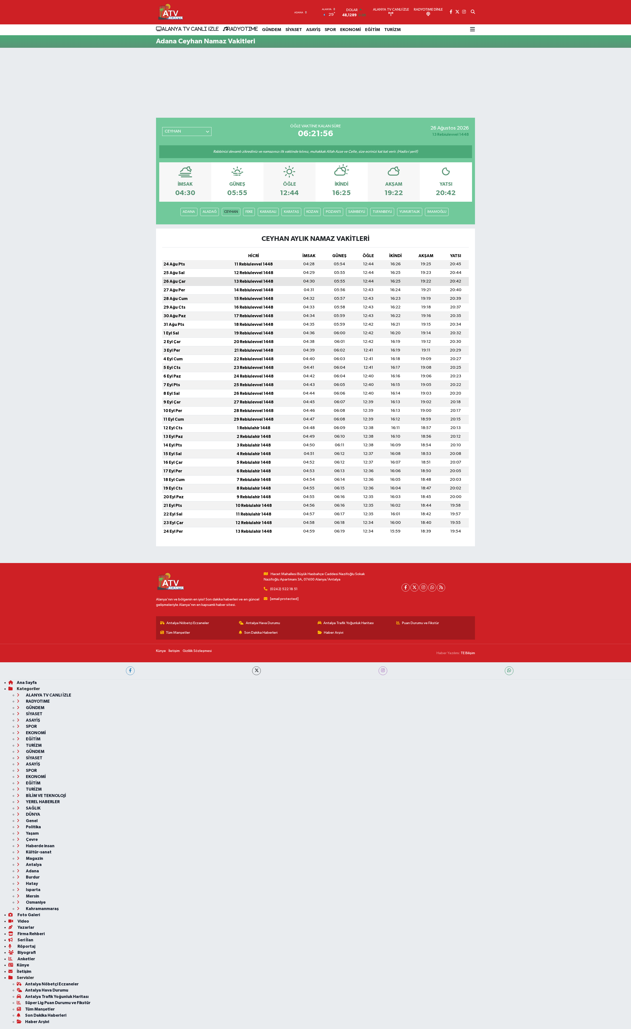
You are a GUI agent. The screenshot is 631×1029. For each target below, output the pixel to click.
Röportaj (26, 946)
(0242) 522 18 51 (284, 589)
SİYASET (293, 30)
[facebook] (130, 670)
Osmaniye (35, 902)
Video (23, 921)
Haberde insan (39, 846)
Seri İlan (25, 940)
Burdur (32, 877)
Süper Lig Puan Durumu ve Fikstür (57, 1003)
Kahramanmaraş (42, 909)
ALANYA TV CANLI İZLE (190, 29)
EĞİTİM (372, 30)
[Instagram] (423, 587)
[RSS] (441, 587)
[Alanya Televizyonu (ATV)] (170, 12)
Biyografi (26, 952)
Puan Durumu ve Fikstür (420, 623)
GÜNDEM (271, 30)
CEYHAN (231, 212)
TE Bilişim (468, 653)
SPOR (330, 30)
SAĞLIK (33, 808)
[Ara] (473, 12)
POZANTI (333, 212)
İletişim (174, 651)
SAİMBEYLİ (356, 212)
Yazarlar (25, 927)
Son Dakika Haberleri (261, 632)
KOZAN (312, 212)
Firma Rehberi (31, 934)
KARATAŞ (291, 212)
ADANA (189, 212)
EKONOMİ (350, 30)
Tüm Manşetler (178, 632)
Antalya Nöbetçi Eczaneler (187, 623)
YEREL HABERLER (42, 802)
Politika (33, 827)
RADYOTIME (242, 29)
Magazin (34, 858)
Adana (32, 871)
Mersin (32, 896)
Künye (161, 651)
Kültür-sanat (38, 852)
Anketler (26, 959)
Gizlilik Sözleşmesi (197, 651)
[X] (414, 587)
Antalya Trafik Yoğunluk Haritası (348, 623)
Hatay (31, 883)
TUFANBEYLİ (382, 212)
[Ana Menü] (472, 29)
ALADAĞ (210, 212)
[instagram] (383, 670)
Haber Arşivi (333, 632)
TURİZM (392, 30)
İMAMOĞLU (436, 212)
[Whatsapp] (432, 587)
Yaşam (32, 833)
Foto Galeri (28, 915)
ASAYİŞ (313, 30)
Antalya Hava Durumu (263, 623)
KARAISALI (268, 212)
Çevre (31, 839)
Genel (31, 821)
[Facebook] (406, 587)
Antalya (33, 865)
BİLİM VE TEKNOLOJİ (45, 796)
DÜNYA (32, 814)
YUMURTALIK (409, 212)
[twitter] (256, 670)
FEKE (249, 212)
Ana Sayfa (27, 682)
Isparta (32, 890)
